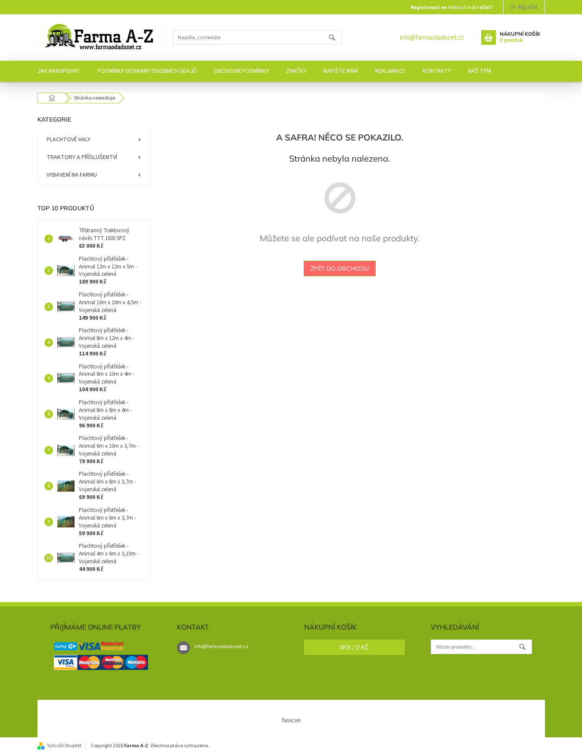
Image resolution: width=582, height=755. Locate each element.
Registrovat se (428, 7)
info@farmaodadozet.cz (432, 37)
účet (485, 7)
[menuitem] (59, 71)
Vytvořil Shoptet (64, 745)
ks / (354, 647)
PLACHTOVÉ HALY (68, 139)
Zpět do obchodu (340, 268)
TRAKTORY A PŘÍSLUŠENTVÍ (82, 157)
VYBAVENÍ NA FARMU (72, 175)
